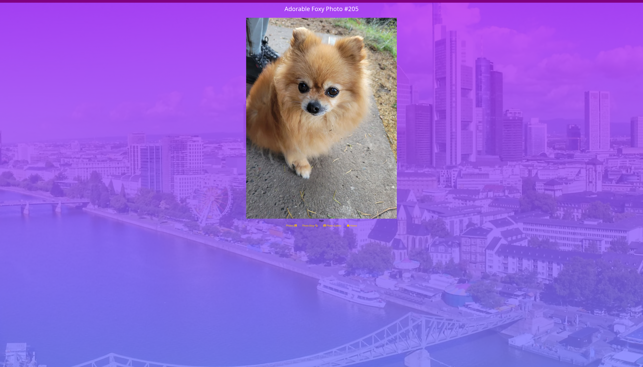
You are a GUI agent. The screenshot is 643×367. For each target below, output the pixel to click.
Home (353, 225)
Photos (290, 225)
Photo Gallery (333, 225)
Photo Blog (308, 225)
